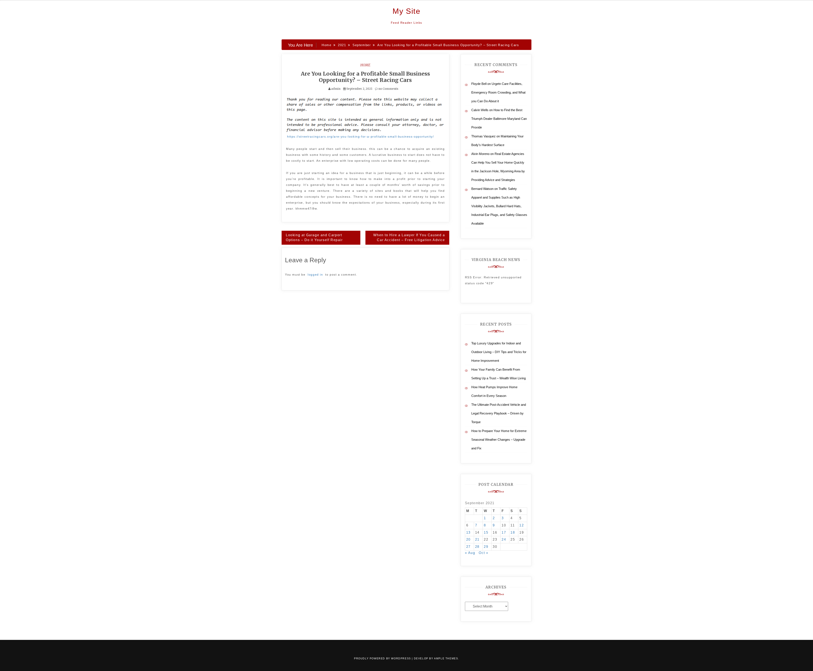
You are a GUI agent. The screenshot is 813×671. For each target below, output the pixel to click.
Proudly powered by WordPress (383, 658)
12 (521, 525)
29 (486, 546)
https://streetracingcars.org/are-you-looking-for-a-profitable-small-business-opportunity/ (360, 136)
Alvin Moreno (480, 154)
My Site (406, 11)
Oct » (483, 553)
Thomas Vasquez (483, 136)
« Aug (470, 553)
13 (468, 532)
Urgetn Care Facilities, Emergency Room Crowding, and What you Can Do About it (498, 92)
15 (486, 532)
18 (512, 532)
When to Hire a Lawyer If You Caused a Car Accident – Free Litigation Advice (409, 237)
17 (504, 532)
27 (468, 546)
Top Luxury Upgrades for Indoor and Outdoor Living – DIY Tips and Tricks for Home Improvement (498, 351)
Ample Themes (446, 658)
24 (504, 539)
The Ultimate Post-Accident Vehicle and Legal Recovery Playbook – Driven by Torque (498, 413)
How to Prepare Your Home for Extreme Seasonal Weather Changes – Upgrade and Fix (499, 439)
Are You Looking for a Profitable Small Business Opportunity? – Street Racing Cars (365, 76)
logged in (315, 274)
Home (365, 65)
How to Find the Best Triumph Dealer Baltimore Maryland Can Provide (499, 118)
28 (477, 546)
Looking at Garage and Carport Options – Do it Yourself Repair (314, 237)
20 (468, 539)
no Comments (388, 89)
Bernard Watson (482, 189)
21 (477, 539)
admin (335, 89)
